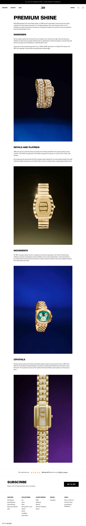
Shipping (38, 502)
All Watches (10, 500)
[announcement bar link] (43, 2)
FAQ (37, 500)
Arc (22, 500)
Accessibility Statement (68, 505)
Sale (8, 509)
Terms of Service (69, 500)
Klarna (37, 509)
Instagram (53, 500)
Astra (23, 502)
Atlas (23, 504)
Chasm (23, 509)
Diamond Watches (12, 506)
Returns (38, 504)
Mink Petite (25, 515)
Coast (23, 511)
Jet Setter (24, 513)
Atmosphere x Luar (27, 506)
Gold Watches (11, 504)
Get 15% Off (71, 484)
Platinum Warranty (41, 506)
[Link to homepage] (43, 8)
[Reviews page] (43, 472)
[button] (78, 7)
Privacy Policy (68, 502)
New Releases (11, 502)
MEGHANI (9, 523)
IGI (49, 48)
